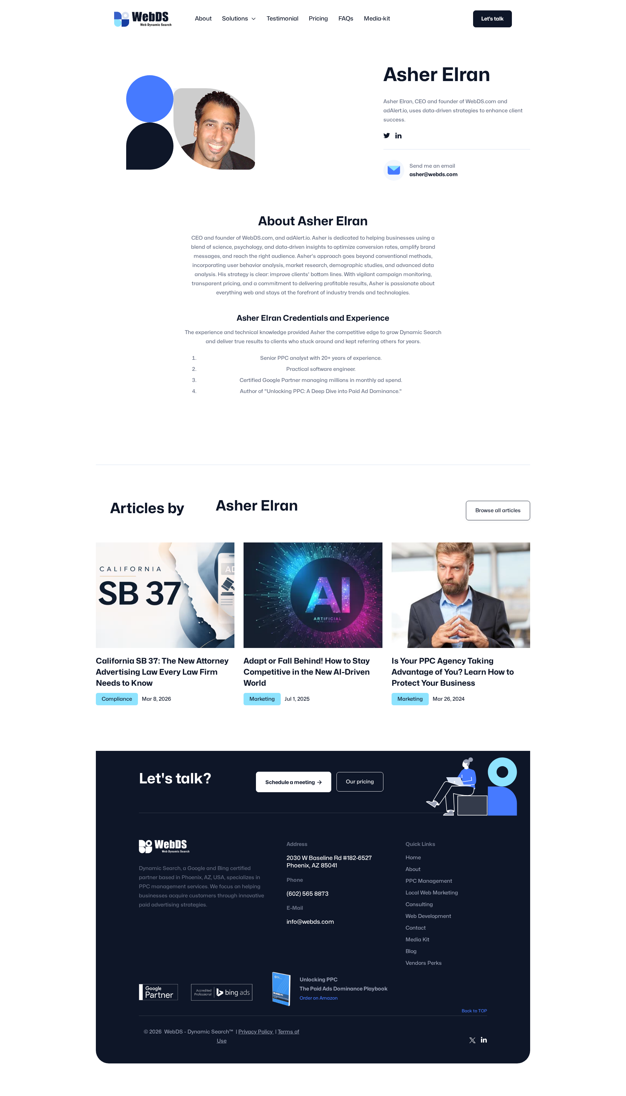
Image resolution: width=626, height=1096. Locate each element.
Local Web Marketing (432, 892)
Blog (411, 951)
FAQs (345, 18)
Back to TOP (474, 1011)
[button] (239, 19)
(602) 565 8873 (308, 894)
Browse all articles (498, 510)
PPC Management (429, 881)
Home (413, 857)
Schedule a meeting (293, 782)
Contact (416, 928)
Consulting (419, 904)
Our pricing (360, 781)
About (203, 18)
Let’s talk (492, 18)
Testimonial (282, 18)
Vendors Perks (424, 963)
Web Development (428, 916)
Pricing (318, 18)
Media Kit (417, 939)
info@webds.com (310, 922)
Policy (256, 1031)
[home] (142, 19)
